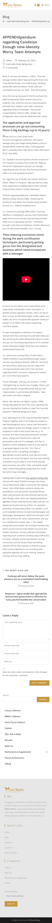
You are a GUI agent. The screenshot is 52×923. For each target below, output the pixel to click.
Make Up (8, 873)
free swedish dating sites (37, 478)
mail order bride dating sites (19, 64)
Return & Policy (11, 853)
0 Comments (12, 67)
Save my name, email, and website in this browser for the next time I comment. (25, 674)
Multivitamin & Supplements (16, 878)
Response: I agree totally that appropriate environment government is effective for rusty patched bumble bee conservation (26, 596)
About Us (8, 843)
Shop (7, 837)
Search (6, 695)
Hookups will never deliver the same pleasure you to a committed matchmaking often (26, 579)
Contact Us (9, 848)
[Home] (3, 21)
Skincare (8, 868)
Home (7, 832)
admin (9, 60)
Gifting (7, 883)
